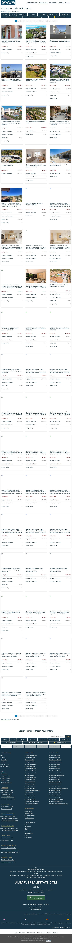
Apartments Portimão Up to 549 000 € (10, 852)
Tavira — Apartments (7, 825)
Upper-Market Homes (30, 815)
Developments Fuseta (30, 781)
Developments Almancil (30, 777)
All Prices (5, 14)
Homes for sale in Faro (54, 766)
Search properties (61, 17)
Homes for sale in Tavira (54, 755)
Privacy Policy (56, 927)
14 (53, 21)
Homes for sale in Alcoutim (55, 790)
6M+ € (13, 14)
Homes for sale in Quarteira (55, 781)
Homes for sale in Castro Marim (56, 773)
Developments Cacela (30, 786)
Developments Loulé (30, 797)
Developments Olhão (30, 762)
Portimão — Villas (6, 857)
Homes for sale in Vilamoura (55, 762)
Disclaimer (62, 927)
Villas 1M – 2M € (5, 780)
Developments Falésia (30, 788)
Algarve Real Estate (32, 2)
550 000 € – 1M (53, 14)
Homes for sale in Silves (54, 768)
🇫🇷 (25, 919)
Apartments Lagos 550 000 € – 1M (9, 818)
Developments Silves (30, 794)
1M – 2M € (42, 14)
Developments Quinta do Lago (32, 801)
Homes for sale (43, 2)
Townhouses (28, 826)
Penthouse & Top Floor (30, 822)
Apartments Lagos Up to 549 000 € (9, 820)
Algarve (61, 2)
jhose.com (48, 940)
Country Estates (28, 833)
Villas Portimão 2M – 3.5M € (7, 859)
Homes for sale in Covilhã (54, 792)
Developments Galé (29, 775)
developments (29, 753)
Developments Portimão (30, 770)
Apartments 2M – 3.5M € (7, 792)
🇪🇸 (68, 919)
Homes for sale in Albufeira (55, 770)
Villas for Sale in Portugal (11, 17)
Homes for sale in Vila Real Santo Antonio (58, 788)
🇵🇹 (47, 919)
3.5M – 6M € (22, 14)
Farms (26, 835)
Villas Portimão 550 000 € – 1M (8, 862)
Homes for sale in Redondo (55, 794)
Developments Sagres (30, 783)
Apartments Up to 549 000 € (8, 799)
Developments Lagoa (30, 779)
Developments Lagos (30, 757)
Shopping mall (28, 837)
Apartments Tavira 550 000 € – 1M (9, 828)
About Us (67, 2)
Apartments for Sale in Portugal (35, 17)
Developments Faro (29, 759)
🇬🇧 (4, 919)
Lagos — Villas (5, 804)
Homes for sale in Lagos (54, 757)
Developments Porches (30, 799)
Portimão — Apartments (8, 845)
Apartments (4, 787)
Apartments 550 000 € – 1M (7, 796)
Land (26, 824)
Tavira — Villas (5, 835)
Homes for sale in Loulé (54, 777)
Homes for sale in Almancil (55, 783)
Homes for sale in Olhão (54, 779)
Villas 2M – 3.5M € (5, 778)
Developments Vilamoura (31, 755)
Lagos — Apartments (7, 813)
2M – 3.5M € (32, 14)
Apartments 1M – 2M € (6, 794)
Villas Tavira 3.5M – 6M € (7, 838)
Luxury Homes (28, 811)
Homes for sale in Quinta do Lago (56, 775)
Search (68, 736)
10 (42, 21)
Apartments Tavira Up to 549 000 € (9, 830)
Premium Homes (29, 813)
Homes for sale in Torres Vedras (56, 799)
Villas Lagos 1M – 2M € (6, 808)
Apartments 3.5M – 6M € (7, 790)
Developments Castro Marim (31, 803)
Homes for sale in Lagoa (54, 764)
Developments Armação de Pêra (32, 790)
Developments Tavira (30, 766)
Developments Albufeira (30, 768)
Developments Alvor (29, 792)
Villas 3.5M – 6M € (5, 776)
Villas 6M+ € (4, 773)
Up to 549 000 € (65, 14)
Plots (26, 828)
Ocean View (28, 820)
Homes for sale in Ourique (55, 797)
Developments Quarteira (30, 764)
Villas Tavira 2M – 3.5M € (7, 840)
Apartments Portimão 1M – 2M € (8, 847)
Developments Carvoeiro (30, 773)
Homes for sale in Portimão (55, 759)
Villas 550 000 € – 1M (6, 782)
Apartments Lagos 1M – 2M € (8, 816)
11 (46, 21)
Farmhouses (28, 831)
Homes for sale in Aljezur (54, 786)
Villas (3, 771)
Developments (53, 2)
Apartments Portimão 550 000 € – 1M (10, 850)
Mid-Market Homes (29, 817)
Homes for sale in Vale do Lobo (56, 801)
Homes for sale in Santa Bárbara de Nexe (58, 803)
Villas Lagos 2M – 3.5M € (7, 806)
